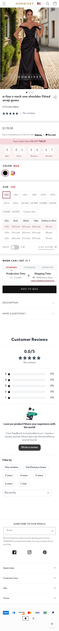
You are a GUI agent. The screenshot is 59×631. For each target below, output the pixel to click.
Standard (29, 268)
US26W (15, 212)
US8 (34, 195)
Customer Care (10, 578)
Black (5, 173)
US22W (52, 203)
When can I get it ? (16, 261)
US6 (25, 195)
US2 (6, 195)
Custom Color (13, 173)
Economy (11, 268)
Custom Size (29, 212)
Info (5, 588)
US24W (6, 212)
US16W (25, 203)
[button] (4, 3)
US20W (43, 203)
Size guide (46, 247)
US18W (34, 203)
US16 (15, 203)
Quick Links (8, 568)
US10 (43, 195)
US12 (52, 195)
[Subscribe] (52, 531)
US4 (16, 195)
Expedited (47, 268)
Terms (6, 598)
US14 (6, 203)
